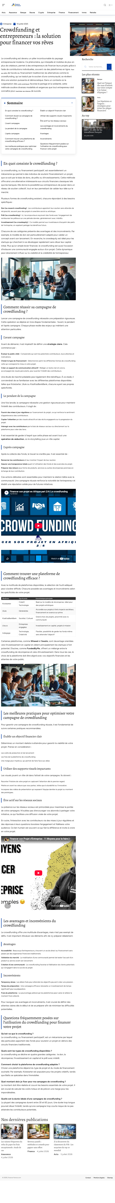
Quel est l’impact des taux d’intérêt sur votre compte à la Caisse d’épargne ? (104, 87)
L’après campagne (12, 133)
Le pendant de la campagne (16, 128)
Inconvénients (46, 139)
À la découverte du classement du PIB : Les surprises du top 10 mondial (63, 1146)
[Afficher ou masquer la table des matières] (48, 103)
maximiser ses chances (23, 91)
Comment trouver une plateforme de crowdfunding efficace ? (20, 140)
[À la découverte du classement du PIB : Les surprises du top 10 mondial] (65, 1131)
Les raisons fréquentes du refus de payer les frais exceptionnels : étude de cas (11, 1146)
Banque (99, 79)
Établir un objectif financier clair (53, 111)
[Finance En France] (16, 5)
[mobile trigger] (4, 5)
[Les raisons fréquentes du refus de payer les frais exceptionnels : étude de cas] (12, 1131)
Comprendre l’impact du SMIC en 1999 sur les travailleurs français (95, 130)
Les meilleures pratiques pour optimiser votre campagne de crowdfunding (20, 147)
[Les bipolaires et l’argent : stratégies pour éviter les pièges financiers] (88, 104)
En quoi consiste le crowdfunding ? (19, 111)
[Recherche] (104, 5)
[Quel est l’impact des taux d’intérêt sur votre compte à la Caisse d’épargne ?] (88, 86)
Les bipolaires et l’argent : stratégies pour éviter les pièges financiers (104, 106)
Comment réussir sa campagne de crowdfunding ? (18, 117)
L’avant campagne (12, 123)
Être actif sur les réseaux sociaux (53, 121)
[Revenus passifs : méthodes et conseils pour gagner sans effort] (38, 1131)
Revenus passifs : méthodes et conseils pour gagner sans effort (38, 1144)
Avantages (44, 133)
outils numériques (23, 84)
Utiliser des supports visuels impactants (56, 116)
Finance (31, 1151)
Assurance (6, 1154)
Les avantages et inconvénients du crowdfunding (54, 127)
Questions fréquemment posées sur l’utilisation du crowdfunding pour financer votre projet (54, 146)
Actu (56, 1154)
